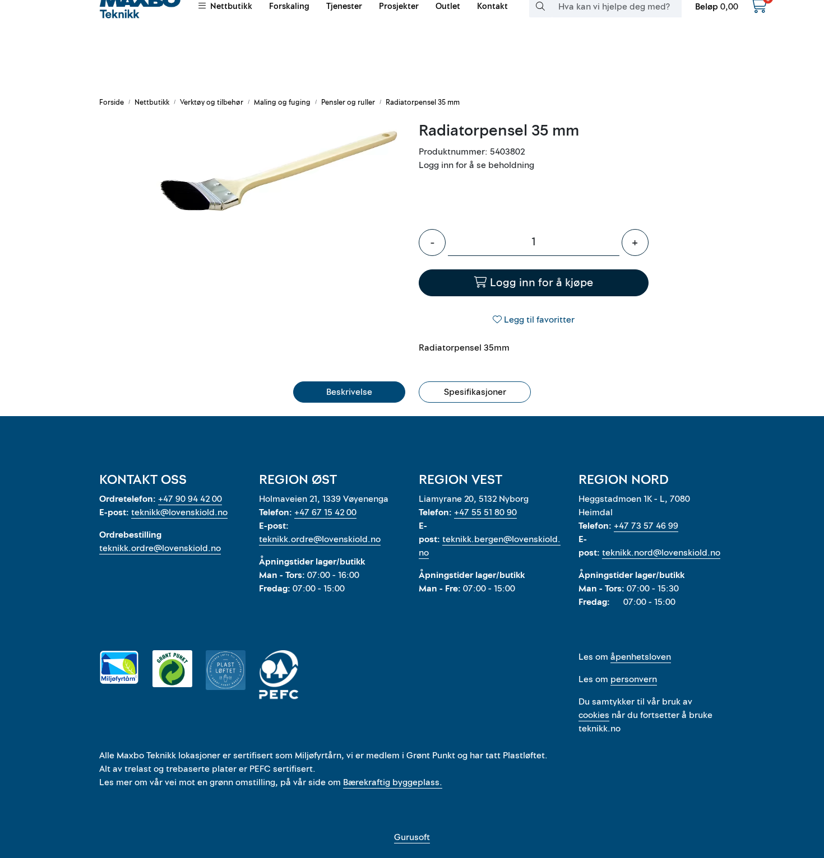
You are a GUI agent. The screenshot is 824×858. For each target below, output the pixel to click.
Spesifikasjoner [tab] (475, 392)
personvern (633, 679)
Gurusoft (412, 837)
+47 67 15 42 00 (325, 512)
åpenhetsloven (640, 657)
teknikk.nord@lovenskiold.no (661, 553)
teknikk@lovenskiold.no (179, 512)
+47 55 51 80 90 (485, 512)
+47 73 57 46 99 (646, 526)
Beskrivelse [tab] (349, 392)
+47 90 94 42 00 (190, 499)
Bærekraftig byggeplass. (392, 782)
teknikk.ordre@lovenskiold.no (160, 548)
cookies (593, 715)
